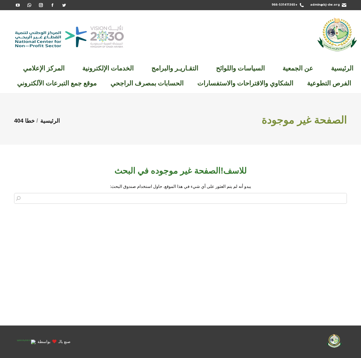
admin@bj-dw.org (325, 5)
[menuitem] (342, 68)
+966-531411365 (285, 5)
